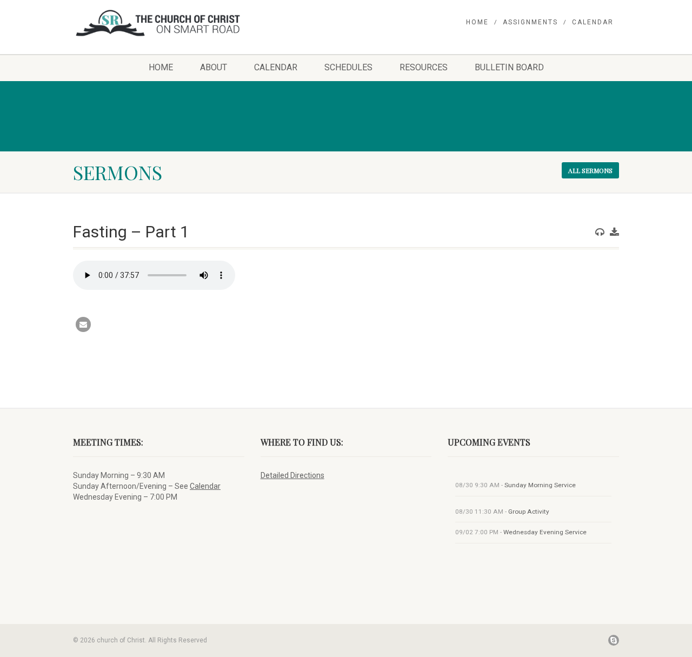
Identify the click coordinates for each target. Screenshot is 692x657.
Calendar (593, 22)
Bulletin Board (509, 67)
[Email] (83, 324)
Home (477, 22)
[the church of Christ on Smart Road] (158, 23)
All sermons (590, 170)
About (213, 67)
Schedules (348, 67)
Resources (424, 67)
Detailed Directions (292, 475)
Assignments (530, 22)
